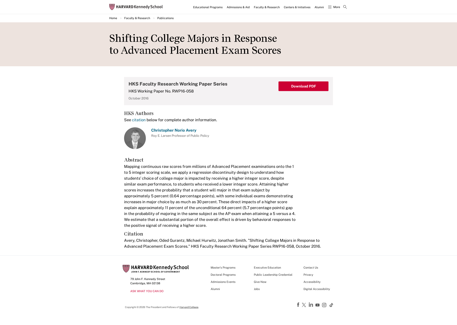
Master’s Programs (223, 267)
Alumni (319, 7)
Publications (165, 18)
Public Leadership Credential (273, 274)
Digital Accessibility (316, 289)
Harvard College (188, 307)
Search (345, 7)
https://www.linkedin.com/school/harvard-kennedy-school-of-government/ (311, 304)
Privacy (308, 274)
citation (139, 120)
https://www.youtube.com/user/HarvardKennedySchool (318, 305)
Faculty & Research (267, 7)
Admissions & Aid (238, 7)
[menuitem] (208, 9)
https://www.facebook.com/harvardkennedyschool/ (298, 304)
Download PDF (303, 86)
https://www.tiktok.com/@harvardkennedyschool (331, 305)
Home (113, 18)
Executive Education (267, 267)
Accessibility (312, 282)
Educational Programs (208, 7)
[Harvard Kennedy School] (137, 7)
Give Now (260, 282)
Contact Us (310, 267)
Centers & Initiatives (297, 7)
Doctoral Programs (223, 274)
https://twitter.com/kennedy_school (304, 305)
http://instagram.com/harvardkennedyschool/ (324, 305)
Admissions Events (223, 282)
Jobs (257, 289)
